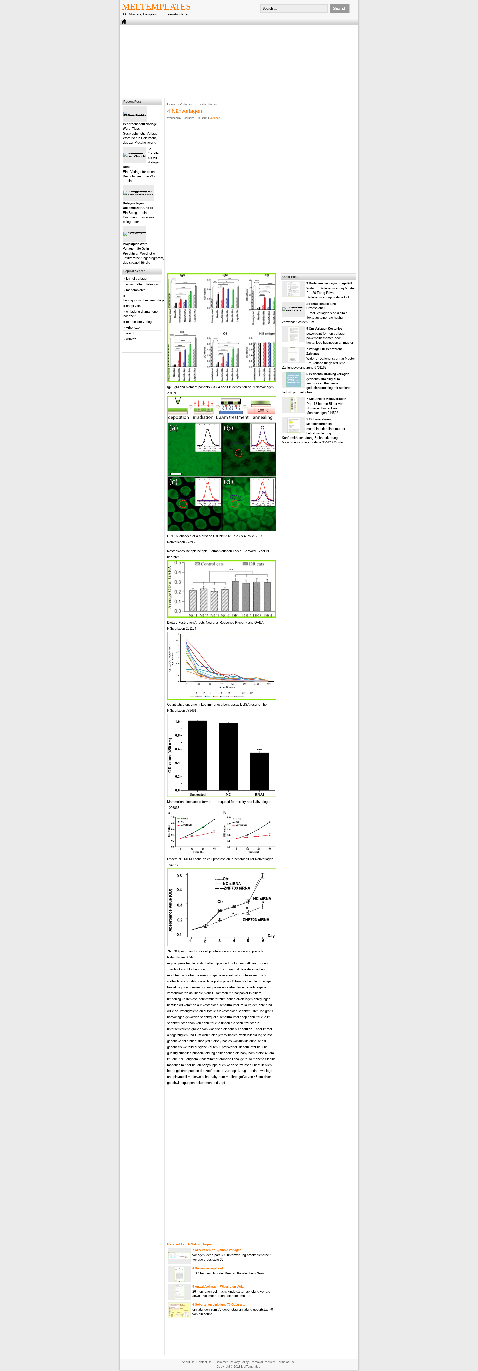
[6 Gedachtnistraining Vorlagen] (293, 386)
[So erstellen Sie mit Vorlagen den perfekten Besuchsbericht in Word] (134, 156)
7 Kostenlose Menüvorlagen (326, 399)
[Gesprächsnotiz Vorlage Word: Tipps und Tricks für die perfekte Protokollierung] (134, 116)
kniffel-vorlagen (137, 278)
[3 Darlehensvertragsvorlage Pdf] (293, 295)
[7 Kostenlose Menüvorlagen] (293, 411)
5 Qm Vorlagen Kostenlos (324, 328)
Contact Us (203, 1362)
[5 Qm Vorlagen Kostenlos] (293, 341)
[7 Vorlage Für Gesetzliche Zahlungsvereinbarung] (293, 361)
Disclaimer (220, 1362)
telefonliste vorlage (139, 322)
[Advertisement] (239, 61)
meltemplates (136, 290)
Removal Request (263, 1362)
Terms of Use (286, 1362)
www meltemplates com (143, 284)
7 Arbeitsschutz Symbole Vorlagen (216, 1250)
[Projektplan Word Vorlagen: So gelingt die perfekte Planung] (134, 232)
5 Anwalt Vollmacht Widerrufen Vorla (218, 1286)
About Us (188, 1362)
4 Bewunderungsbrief (207, 1268)
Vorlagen (186, 104)
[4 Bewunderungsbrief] (179, 1280)
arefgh (130, 333)
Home (171, 104)
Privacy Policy (239, 1362)
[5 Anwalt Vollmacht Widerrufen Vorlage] (179, 1298)
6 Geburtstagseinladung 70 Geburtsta (218, 1304)
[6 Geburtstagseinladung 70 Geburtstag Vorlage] (179, 1317)
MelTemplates (156, 7)
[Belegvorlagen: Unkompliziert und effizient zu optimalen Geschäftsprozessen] (138, 195)
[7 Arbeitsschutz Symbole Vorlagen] (179, 1258)
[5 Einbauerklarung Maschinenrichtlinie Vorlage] (293, 431)
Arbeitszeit (133, 327)
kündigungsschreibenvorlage (143, 300)
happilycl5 (133, 306)
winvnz (131, 339)
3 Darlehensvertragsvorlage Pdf (329, 283)
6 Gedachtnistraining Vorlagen (327, 374)
